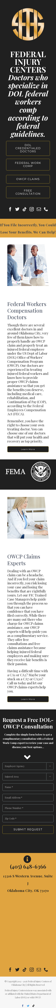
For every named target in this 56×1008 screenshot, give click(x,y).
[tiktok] (24, 209)
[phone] (46, 209)
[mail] (39, 209)
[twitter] (17, 209)
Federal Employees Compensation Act (26, 410)
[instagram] (32, 209)
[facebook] (10, 209)
